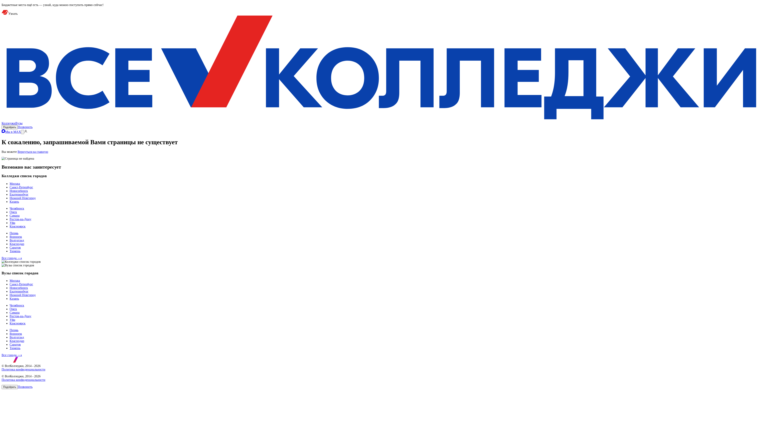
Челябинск (17, 208)
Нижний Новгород (23, 198)
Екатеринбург (19, 194)
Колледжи (8, 123)
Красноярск (18, 226)
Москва (15, 183)
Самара (15, 215)
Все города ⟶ (12, 258)
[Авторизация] (25, 131)
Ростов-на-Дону (20, 219)
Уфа (12, 222)
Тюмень (15, 251)
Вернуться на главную (33, 151)
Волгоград (17, 240)
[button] (10, 127)
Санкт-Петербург (21, 187)
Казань (14, 201)
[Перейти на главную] (383, 119)
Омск (13, 212)
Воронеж (16, 236)
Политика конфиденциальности (23, 369)
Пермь (14, 233)
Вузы (19, 123)
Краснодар (17, 244)
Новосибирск (19, 191)
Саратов (15, 247)
